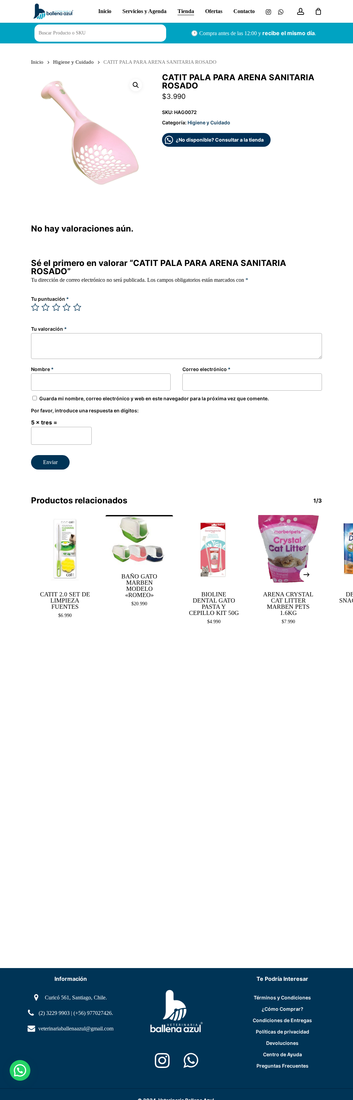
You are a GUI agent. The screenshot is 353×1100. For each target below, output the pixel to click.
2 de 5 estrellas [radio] (45, 307)
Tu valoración (49, 329)
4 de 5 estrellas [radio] (66, 307)
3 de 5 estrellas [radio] (56, 307)
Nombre (42, 369)
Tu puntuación (50, 299)
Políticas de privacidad (282, 1032)
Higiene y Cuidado (73, 62)
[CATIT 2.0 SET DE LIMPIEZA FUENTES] (65, 549)
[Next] (306, 575)
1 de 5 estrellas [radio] (35, 307)
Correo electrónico (206, 369)
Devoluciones (282, 1043)
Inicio (37, 62)
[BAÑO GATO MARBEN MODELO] (139, 540)
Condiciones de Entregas (282, 1020)
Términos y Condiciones (282, 997)
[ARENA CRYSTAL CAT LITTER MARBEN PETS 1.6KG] (288, 549)
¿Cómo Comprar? (282, 1009)
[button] (136, 85)
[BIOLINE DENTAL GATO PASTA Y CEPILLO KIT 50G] (214, 549)
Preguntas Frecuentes (282, 1066)
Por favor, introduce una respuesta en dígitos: (85, 410)
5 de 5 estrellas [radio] (77, 307)
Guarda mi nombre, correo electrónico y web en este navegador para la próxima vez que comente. (154, 398)
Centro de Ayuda (282, 1054)
